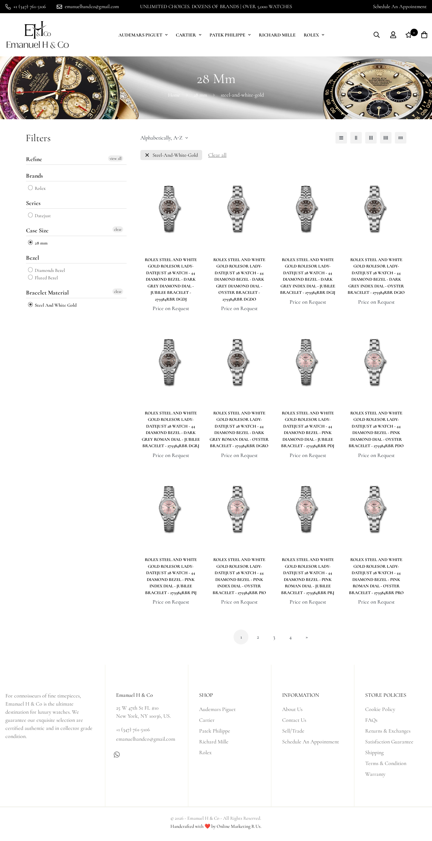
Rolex (311, 35)
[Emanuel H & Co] (37, 35)
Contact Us (294, 720)
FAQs (371, 720)
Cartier (186, 35)
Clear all (217, 155)
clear (118, 229)
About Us (292, 709)
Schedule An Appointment (400, 6)
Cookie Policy (380, 709)
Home (174, 95)
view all (116, 158)
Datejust (42, 216)
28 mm (200, 95)
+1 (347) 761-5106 (133, 729)
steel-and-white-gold (175, 155)
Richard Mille (277, 35)
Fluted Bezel (46, 278)
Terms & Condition (385, 763)
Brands (34, 175)
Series (33, 203)
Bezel (32, 257)
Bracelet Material (47, 292)
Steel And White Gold (55, 305)
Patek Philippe (227, 35)
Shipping (374, 752)
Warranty (375, 774)
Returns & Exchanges (387, 731)
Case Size (37, 230)
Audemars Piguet (140, 35)
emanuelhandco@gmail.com (145, 739)
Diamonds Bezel (49, 270)
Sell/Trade (293, 731)
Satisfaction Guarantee (389, 741)
